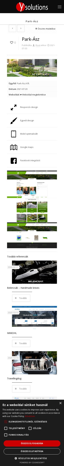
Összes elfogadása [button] (32, 443)
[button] (32, 458)
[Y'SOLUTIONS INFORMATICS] (32, 7)
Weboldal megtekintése (34, 94)
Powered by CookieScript (32, 462)
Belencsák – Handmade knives (23, 287)
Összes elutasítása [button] (32, 451)
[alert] (32, 433)
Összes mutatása (46, 28)
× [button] (60, 403)
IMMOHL (12, 333)
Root (38, 45)
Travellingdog (14, 378)
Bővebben (30, 416)
